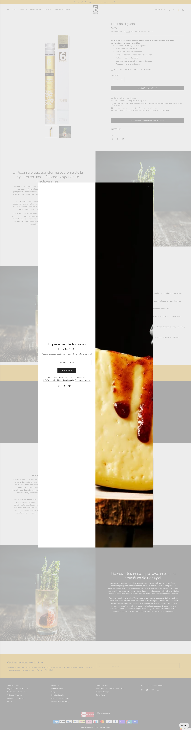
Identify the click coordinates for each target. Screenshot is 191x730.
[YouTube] (74, 385)
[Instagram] (64, 385)
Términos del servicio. (83, 380)
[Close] (148, 186)
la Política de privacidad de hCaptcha (57, 380)
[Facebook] (58, 385)
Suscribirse (66, 370)
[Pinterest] (69, 385)
